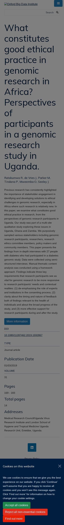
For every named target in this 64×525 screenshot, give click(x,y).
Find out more (14, 518)
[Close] (60, 466)
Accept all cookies (16, 505)
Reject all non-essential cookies (25, 511)
